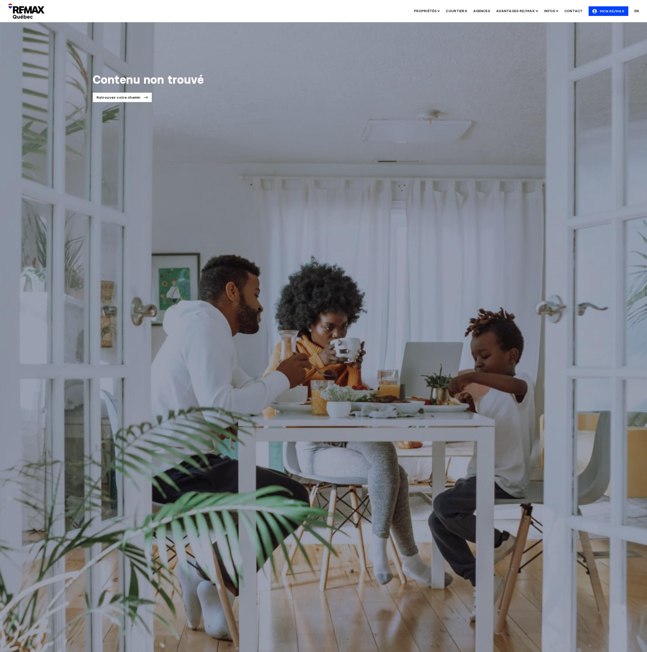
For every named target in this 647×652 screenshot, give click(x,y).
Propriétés (426, 11)
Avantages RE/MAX (516, 11)
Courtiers (456, 11)
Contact (573, 11)
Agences (481, 11)
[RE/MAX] (26, 11)
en (636, 11)
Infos (550, 11)
